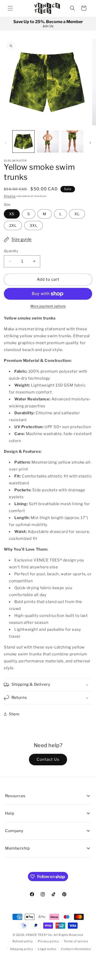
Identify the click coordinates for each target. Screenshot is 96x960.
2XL (13, 225)
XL (77, 214)
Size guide (22, 239)
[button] (10, 8)
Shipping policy (21, 949)
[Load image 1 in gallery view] (23, 141)
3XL (33, 225)
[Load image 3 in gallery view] (72, 141)
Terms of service (76, 941)
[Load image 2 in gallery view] (48, 141)
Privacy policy (48, 941)
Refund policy (23, 941)
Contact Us (48, 759)
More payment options (48, 306)
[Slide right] (90, 142)
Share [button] (14, 714)
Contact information (76, 949)
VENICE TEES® (36, 935)
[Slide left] (5, 142)
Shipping (10, 195)
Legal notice (47, 949)
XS (11, 214)
